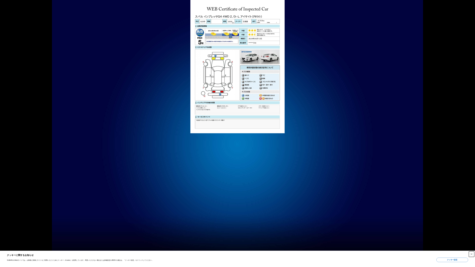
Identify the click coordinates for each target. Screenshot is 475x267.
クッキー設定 (452, 260)
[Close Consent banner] (471, 254)
